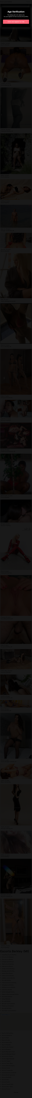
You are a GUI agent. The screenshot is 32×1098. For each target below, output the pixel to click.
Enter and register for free (16, 21)
